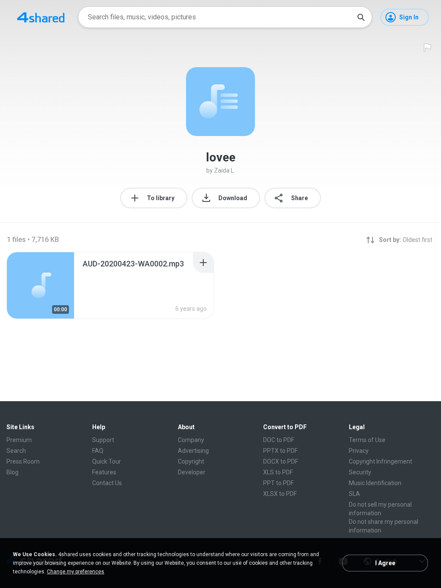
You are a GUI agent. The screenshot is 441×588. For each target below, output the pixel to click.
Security (360, 472)
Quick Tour (106, 461)
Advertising (193, 450)
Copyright (191, 461)
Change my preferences (75, 572)
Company (191, 439)
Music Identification (375, 483)
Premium (19, 439)
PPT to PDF (278, 483)
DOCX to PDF (280, 461)
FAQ (97, 450)
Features (104, 472)
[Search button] (361, 17)
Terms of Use (367, 439)
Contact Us (107, 483)
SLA (354, 493)
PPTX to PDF (280, 450)
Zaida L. (224, 170)
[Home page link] (41, 17)
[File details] (40, 285)
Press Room (23, 461)
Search (16, 450)
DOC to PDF (278, 439)
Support (103, 439)
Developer (191, 472)
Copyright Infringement (380, 461)
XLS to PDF (278, 472)
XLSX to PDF (280, 493)
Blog (12, 472)
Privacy (359, 450)
